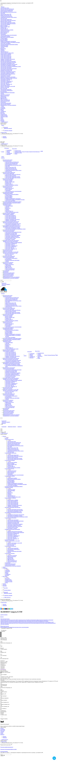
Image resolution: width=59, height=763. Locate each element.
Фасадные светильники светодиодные (14, 509)
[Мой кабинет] (0, 419)
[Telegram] (12, 609)
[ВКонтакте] (1, 609)
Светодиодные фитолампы (33, 623)
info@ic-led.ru (4, 132)
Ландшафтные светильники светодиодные (15, 514)
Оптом (1, 733)
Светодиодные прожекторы (12, 548)
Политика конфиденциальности (6, 747)
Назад (7, 437)
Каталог (6, 438)
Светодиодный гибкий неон (13, 455)
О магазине (7, 570)
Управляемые (9, 627)
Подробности (3, 669)
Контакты (2, 734)
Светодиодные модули (11, 470)
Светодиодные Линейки (12, 462)
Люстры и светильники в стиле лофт (14, 542)
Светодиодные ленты (11, 441)
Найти (2, 755)
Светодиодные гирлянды (44, 623)
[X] (6, 609)
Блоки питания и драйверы (12, 500)
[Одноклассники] (2, 609)
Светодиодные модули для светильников (20, 627)
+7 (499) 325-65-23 (4, 121)
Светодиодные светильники (12, 519)
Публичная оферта (4, 751)
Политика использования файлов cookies (8, 749)
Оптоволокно (25, 623)
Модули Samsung (3, 627)
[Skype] (11, 609)
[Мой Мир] (4, 609)
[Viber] (7, 609)
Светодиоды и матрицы (12, 555)
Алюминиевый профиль (12, 478)
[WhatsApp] (9, 609)
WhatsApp (5, 137)
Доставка (2, 731)
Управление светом (11, 489)
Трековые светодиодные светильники (14, 531)
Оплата (1, 732)
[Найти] (1, 5)
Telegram (4, 136)
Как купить (7, 578)
